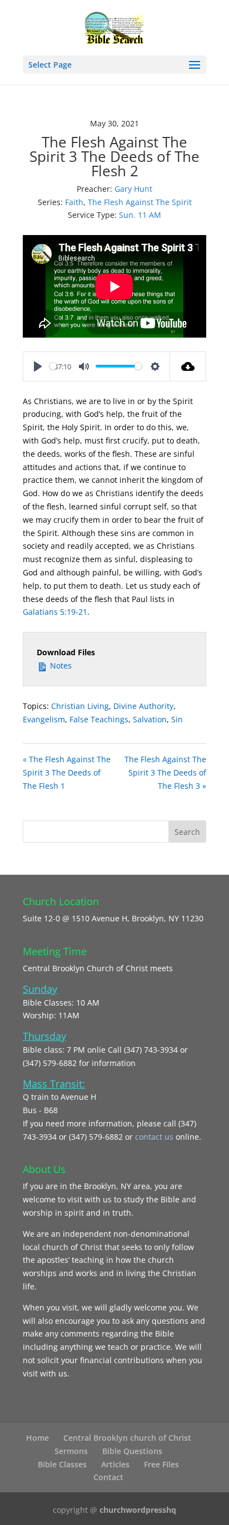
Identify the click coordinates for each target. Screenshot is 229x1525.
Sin (177, 719)
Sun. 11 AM (140, 215)
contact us (155, 1136)
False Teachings (98, 719)
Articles (115, 1464)
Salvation (150, 719)
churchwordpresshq (137, 1509)
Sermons (71, 1451)
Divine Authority (143, 706)
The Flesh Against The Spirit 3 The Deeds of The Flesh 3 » (165, 772)
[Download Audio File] (188, 366)
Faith (74, 202)
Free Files (161, 1464)
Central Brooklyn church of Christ (127, 1437)
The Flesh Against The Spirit (140, 202)
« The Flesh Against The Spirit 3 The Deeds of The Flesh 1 (67, 772)
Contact (108, 1477)
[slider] (53, 366)
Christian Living (80, 706)
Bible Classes (62, 1464)
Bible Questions (132, 1451)
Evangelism (44, 719)
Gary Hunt (133, 188)
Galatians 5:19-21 (55, 611)
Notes (60, 665)
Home (37, 1437)
